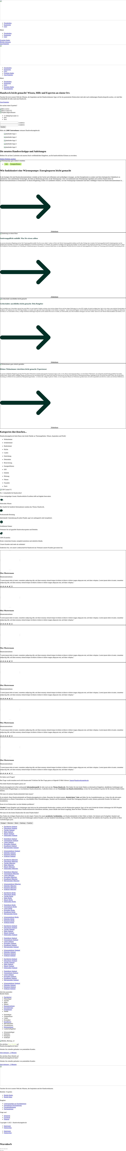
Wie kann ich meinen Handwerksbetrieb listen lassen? (16, 794)
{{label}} (22, 123)
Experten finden (9, 73)
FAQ (5, 26)
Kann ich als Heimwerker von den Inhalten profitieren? (17, 804)
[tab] (3, 823)
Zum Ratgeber (8, 75)
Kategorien (7, 25)
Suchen (3, 127)
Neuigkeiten (8, 23)
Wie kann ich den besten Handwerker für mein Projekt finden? (19, 813)
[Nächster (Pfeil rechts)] (3, 1150)
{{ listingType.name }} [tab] (11, 116)
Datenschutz (8, 1128)
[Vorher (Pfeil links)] (1, 1150)
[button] (63, 30)
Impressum (7, 1126)
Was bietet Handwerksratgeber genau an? (13, 784)
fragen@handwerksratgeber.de (79, 780)
